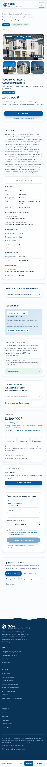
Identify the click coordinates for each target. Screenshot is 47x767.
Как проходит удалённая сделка (17, 403)
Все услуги (6, 673)
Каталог (4, 14)
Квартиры (5, 659)
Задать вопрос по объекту (22, 118)
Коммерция (6, 662)
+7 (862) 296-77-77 (23, 483)
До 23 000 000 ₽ (30, 573)
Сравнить (23, 441)
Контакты (5, 720)
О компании (6, 713)
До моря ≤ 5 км (11, 579)
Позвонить (25, 114)
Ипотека (5, 695)
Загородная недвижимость (30, 579)
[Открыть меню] (41, 4)
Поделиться (36, 441)
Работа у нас (7, 724)
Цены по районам (8, 702)
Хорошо (29, 763)
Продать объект (8, 681)
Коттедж (31, 17)
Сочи (11, 14)
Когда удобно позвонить (15, 520)
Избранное (11, 441)
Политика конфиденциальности (13, 749)
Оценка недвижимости (10, 684)
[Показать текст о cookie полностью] (21, 763)
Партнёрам (6, 727)
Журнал (5, 716)
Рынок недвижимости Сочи (12, 698)
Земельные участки (9, 655)
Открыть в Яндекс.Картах (17, 330)
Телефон (10, 510)
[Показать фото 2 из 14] (9, 67)
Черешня (27, 14)
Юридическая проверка (10, 688)
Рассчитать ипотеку (31, 430)
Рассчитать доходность (13, 430)
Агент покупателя (8, 691)
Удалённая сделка (8, 677)
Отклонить (39, 763)
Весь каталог (10, 584)
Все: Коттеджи (11, 573)
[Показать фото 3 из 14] (23, 67)
